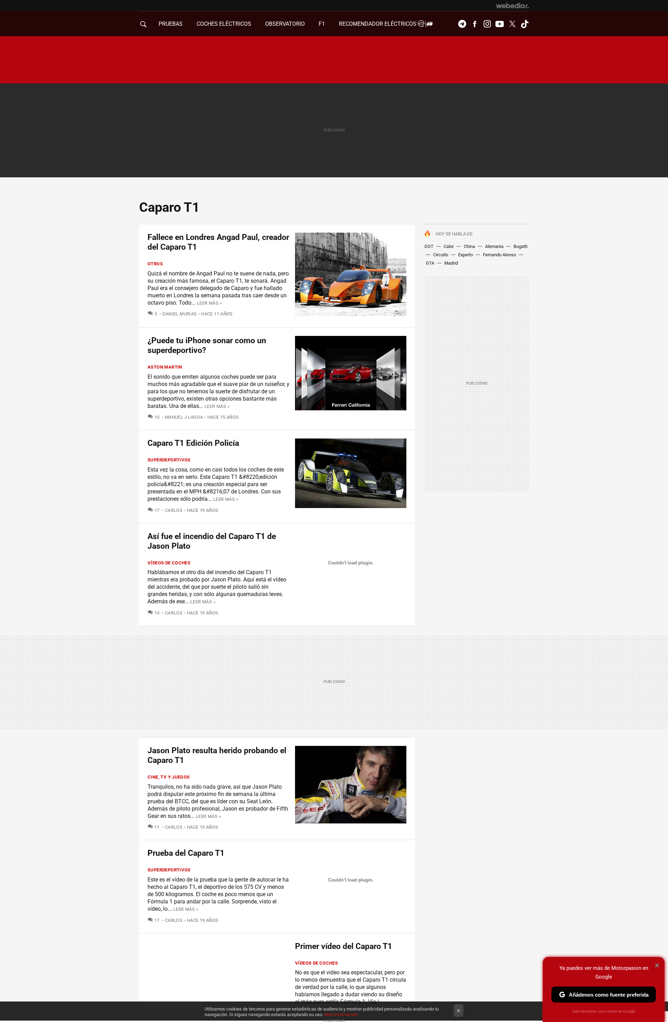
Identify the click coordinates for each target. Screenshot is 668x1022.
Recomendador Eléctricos (378, 24)
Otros (155, 263)
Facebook (474, 24)
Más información (341, 1014)
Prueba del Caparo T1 (186, 853)
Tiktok (524, 24)
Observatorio (285, 24)
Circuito (440, 254)
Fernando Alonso (499, 254)
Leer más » (209, 303)
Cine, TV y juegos (169, 777)
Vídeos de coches (169, 562)
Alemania (494, 246)
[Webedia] (512, 5)
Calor (449, 246)
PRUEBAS (171, 24)
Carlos (173, 510)
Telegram (462, 24)
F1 (322, 24)
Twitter (512, 24)
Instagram (487, 24)
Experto (465, 254)
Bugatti (520, 246)
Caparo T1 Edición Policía (193, 443)
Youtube (499, 24)
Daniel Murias (179, 313)
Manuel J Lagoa (184, 417)
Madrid (451, 263)
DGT (429, 246)
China (469, 246)
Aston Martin (165, 367)
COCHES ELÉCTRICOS (224, 24)
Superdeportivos (169, 459)
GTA (430, 263)
